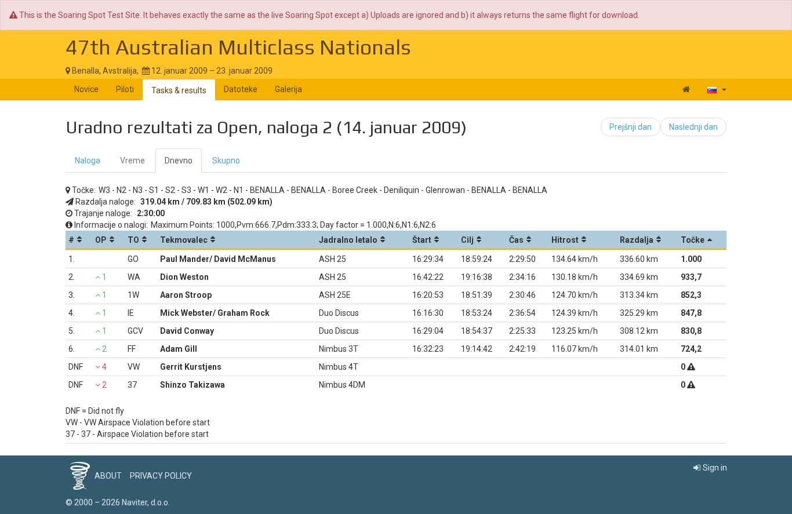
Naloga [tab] (87, 160)
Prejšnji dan (630, 127)
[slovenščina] (717, 89)
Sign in (715, 467)
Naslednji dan (693, 127)
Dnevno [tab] (178, 160)
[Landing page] (686, 89)
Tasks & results (178, 90)
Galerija (288, 89)
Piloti (125, 89)
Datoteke (240, 89)
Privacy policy (161, 475)
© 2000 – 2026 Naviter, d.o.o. (118, 502)
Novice (86, 89)
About (108, 475)
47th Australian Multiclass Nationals (238, 47)
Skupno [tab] (226, 160)
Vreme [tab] (132, 160)
